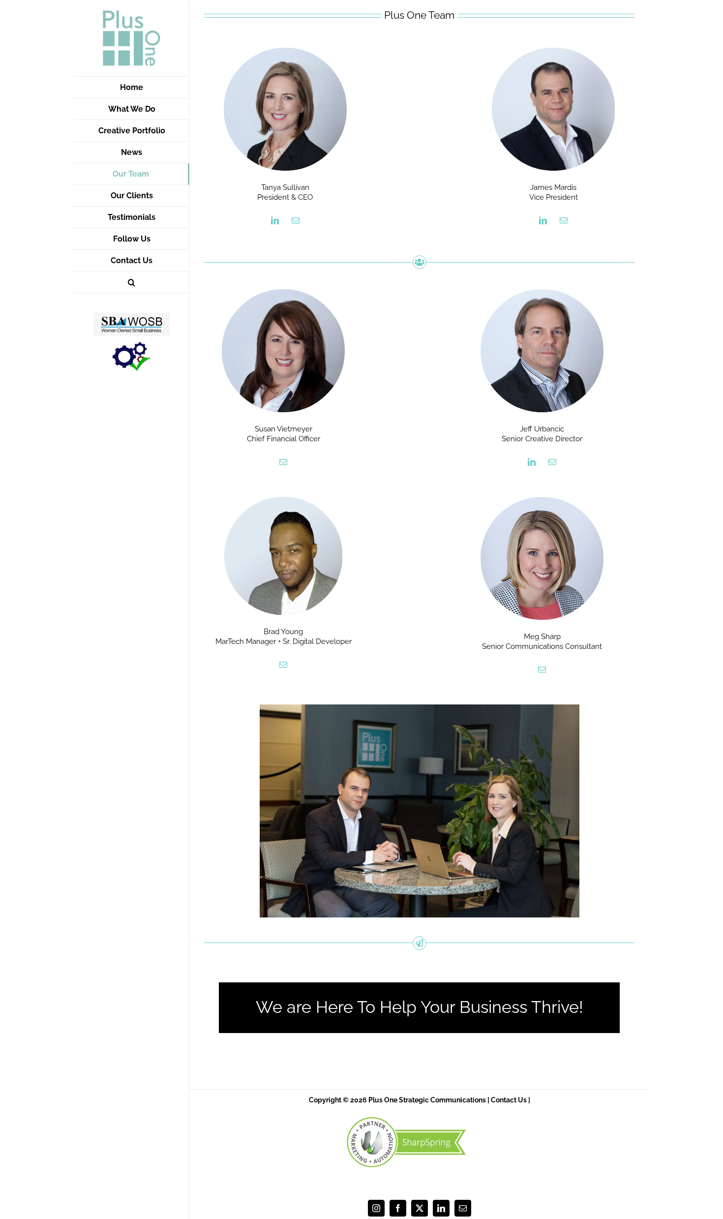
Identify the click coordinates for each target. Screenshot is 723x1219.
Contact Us (509, 1100)
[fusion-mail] (295, 220)
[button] (131, 282)
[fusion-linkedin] (275, 220)
